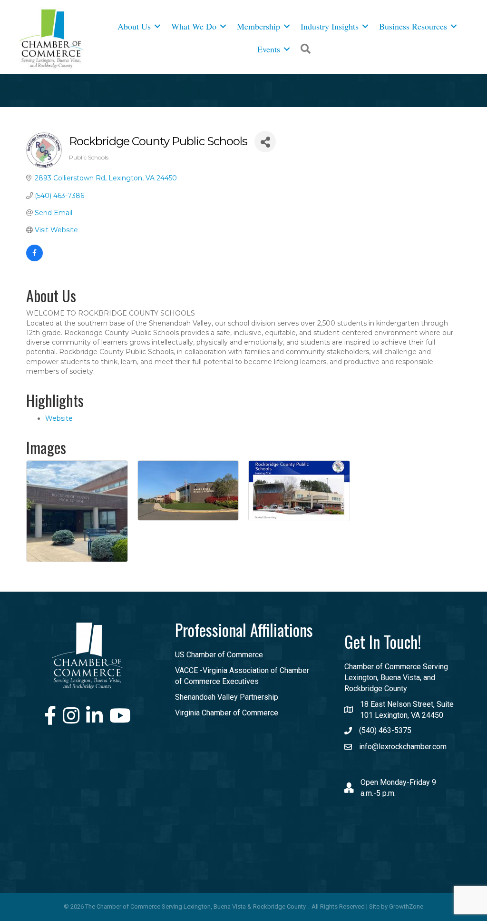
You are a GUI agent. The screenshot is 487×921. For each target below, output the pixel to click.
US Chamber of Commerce (219, 654)
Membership (258, 26)
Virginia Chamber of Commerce (226, 712)
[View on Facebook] (34, 259)
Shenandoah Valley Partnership (226, 697)
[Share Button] (265, 141)
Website (59, 418)
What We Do (193, 26)
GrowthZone (406, 906)
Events (268, 49)
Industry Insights (330, 26)
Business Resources (413, 26)
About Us (134, 26)
